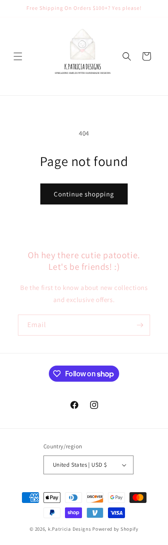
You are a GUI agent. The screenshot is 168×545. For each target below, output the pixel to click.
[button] (18, 56)
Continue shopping (84, 194)
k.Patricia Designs (69, 529)
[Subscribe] (140, 325)
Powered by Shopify (115, 529)
